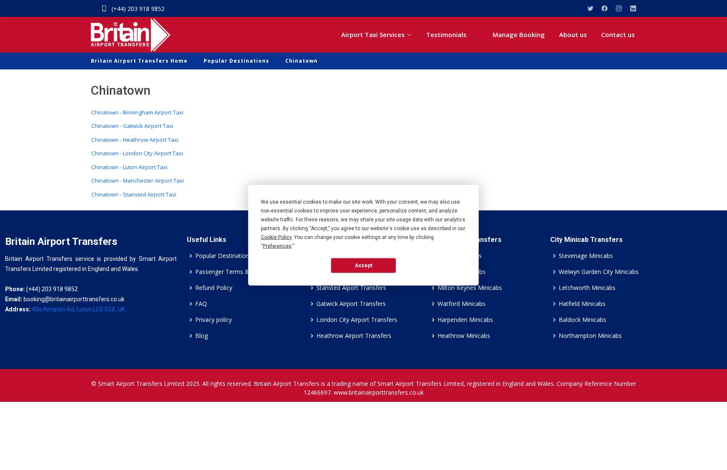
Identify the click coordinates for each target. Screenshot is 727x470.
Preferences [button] (277, 246)
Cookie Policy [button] (276, 237)
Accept (363, 265)
